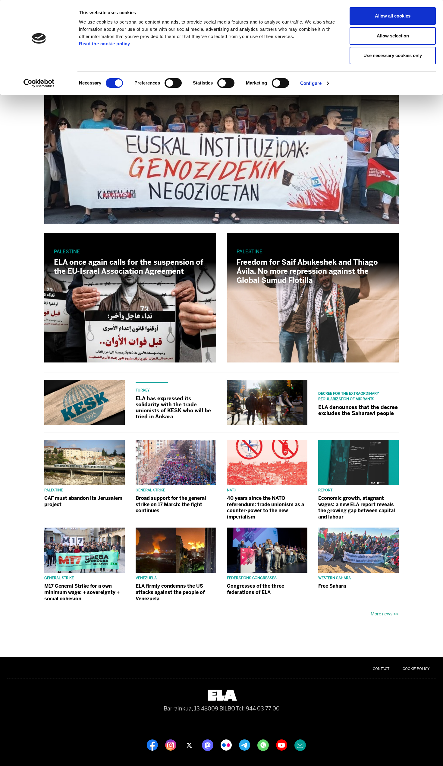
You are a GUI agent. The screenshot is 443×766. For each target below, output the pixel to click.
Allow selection (393, 35)
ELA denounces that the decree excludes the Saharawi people (358, 410)
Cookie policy (416, 669)
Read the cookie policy (104, 43)
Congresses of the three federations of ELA (255, 589)
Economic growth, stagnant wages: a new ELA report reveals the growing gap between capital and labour (356, 507)
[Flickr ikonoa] (227, 745)
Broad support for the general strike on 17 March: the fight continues (171, 504)
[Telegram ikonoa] (245, 745)
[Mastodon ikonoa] (208, 745)
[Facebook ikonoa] (153, 745)
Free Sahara (332, 586)
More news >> (385, 614)
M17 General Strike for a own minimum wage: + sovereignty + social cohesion (82, 592)
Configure (311, 83)
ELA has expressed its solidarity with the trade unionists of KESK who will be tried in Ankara (173, 407)
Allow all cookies (392, 15)
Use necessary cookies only (392, 55)
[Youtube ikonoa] (282, 745)
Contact (381, 669)
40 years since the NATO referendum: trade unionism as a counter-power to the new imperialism (265, 507)
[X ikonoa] (190, 745)
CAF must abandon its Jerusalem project (83, 501)
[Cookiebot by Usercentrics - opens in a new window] (39, 83)
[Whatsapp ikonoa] (263, 745)
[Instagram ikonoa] (171, 745)
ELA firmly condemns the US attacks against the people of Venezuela (170, 592)
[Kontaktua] (300, 745)
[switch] (173, 83)
